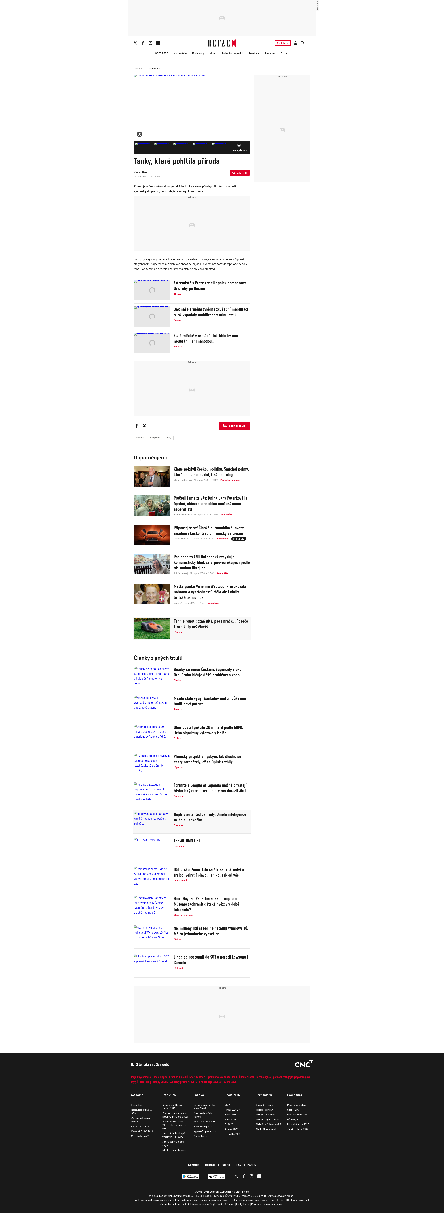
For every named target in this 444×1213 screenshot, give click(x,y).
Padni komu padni (232, 53)
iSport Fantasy (197, 1077)
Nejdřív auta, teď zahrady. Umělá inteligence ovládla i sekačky (210, 817)
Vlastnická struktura (170, 1204)
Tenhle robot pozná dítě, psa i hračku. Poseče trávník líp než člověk (211, 623)
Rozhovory (198, 53)
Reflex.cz (138, 68)
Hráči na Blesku (178, 1077)
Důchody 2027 (294, 1119)
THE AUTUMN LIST (187, 840)
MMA (227, 1105)
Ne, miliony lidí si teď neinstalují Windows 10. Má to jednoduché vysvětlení (211, 931)
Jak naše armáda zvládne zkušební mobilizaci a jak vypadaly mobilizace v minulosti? (211, 312)
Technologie (264, 1095)
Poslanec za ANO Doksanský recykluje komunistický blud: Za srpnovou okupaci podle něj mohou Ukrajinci (212, 562)
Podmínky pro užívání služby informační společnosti (207, 1200)
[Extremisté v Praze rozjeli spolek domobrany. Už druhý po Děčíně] (152, 290)
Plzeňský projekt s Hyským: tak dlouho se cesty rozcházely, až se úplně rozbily (207, 759)
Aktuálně (137, 1095)
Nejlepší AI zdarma (265, 1114)
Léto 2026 (169, 1095)
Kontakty (193, 1164)
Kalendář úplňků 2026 (142, 1131)
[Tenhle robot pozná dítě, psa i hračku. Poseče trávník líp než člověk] (152, 628)
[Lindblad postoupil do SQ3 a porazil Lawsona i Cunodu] (152, 964)
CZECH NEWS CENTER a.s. (234, 1191)
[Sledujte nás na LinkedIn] (158, 43)
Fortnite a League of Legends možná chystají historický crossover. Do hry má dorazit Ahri (210, 788)
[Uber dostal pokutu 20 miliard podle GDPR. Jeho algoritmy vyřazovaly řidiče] (152, 735)
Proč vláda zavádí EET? (206, 1121)
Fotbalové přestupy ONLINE (153, 1082)
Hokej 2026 (230, 1114)
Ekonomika (294, 1095)
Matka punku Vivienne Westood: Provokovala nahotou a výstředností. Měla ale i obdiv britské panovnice (210, 592)
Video (213, 53)
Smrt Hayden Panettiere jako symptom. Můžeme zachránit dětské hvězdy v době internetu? (206, 904)
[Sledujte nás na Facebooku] (143, 43)
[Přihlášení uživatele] (295, 43)
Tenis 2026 (230, 1119)
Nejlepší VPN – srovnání (268, 1124)
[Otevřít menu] (309, 43)
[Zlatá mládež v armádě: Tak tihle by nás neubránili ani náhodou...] (152, 343)
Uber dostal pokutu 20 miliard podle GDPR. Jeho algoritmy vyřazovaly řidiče (208, 730)
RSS (238, 1164)
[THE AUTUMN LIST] (152, 848)
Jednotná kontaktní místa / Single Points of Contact (208, 1204)
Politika (199, 1095)
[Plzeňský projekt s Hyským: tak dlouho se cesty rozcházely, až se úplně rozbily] (152, 764)
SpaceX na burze (264, 1105)
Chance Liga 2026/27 (210, 1082)
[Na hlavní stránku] (222, 43)
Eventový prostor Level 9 (183, 1082)
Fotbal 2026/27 (232, 1110)
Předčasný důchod (296, 1105)
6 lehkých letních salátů (174, 1150)
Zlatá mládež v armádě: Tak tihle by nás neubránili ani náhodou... (206, 338)
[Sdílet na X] (144, 426)
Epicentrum (137, 1105)
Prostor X (254, 53)
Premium (270, 53)
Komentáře (180, 53)
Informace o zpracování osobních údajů (255, 1200)
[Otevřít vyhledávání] (302, 43)
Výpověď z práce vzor (205, 1131)
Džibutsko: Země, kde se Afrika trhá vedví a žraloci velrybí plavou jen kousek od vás (209, 872)
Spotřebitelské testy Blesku (222, 1077)
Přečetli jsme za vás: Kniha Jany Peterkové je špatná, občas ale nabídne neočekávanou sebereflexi (210, 503)
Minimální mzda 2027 (298, 1124)
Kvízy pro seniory (140, 1126)
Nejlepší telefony (264, 1110)
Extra (284, 53)
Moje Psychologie (141, 1077)
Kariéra (251, 1164)
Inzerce (226, 1164)
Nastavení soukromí (297, 1200)
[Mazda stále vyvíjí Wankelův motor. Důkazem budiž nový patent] (152, 706)
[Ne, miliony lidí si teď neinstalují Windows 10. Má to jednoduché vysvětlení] (152, 935)
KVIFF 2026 (161, 53)
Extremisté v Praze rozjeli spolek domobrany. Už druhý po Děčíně (210, 285)
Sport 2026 (232, 1095)
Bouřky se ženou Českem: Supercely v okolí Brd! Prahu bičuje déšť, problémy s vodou (209, 672)
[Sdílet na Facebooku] (136, 426)
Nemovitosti (247, 1077)
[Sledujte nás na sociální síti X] (135, 43)
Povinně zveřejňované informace (267, 1204)
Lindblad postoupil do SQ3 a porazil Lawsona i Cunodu (211, 959)
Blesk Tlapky (160, 1077)
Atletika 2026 (231, 1129)
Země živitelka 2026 (297, 1129)
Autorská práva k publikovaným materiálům (157, 1200)
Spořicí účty (293, 1110)
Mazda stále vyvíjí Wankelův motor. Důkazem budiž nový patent (210, 701)
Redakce (210, 1164)
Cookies (281, 1200)
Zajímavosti (154, 68)
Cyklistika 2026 (232, 1134)
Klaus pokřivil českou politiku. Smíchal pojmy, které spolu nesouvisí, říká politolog (211, 471)
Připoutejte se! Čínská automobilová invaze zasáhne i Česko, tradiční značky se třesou (209, 530)
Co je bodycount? (140, 1136)
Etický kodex (242, 1204)
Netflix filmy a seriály (266, 1129)
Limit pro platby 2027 (297, 1114)
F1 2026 (229, 1124)
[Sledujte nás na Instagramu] (150, 43)
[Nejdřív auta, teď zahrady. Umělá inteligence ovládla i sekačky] (152, 822)
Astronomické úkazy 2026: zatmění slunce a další (174, 1125)
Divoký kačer (200, 1136)
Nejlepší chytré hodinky (268, 1119)
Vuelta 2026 (230, 1082)
